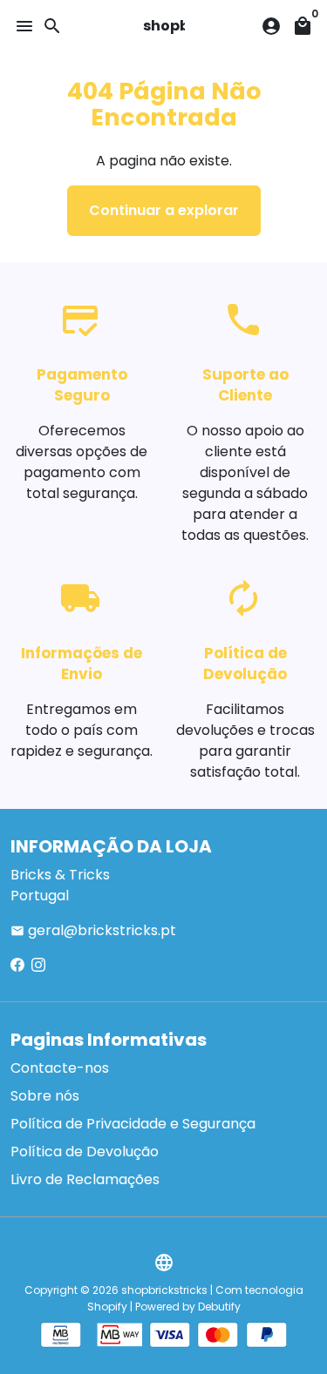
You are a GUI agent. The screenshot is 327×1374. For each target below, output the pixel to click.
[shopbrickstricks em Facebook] (17, 965)
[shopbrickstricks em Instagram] (38, 965)
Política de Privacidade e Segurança (132, 1124)
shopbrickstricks (164, 1290)
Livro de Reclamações (85, 1179)
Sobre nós (44, 1096)
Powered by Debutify (188, 1306)
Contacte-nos (59, 1068)
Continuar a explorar (164, 210)
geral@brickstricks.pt (93, 930)
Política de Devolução (84, 1152)
